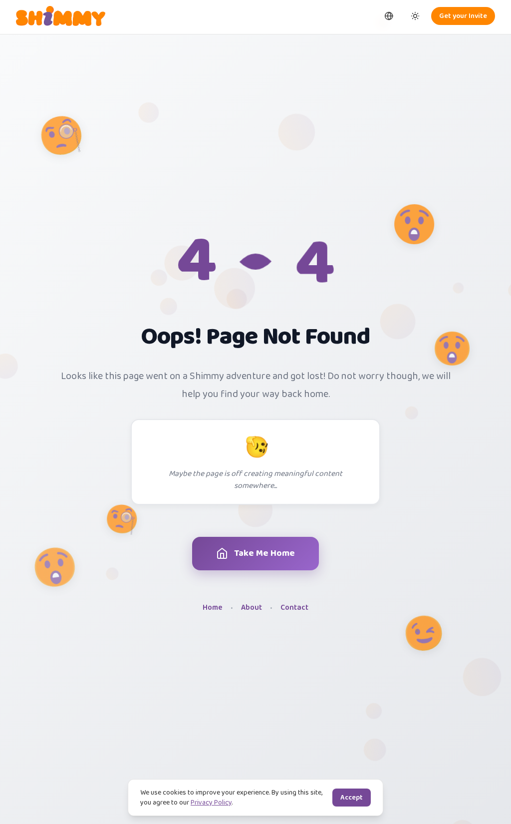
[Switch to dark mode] (415, 16)
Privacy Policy (211, 802)
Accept (351, 797)
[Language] (389, 16)
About (251, 608)
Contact (294, 608)
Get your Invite (463, 15)
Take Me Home (264, 553)
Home (213, 608)
